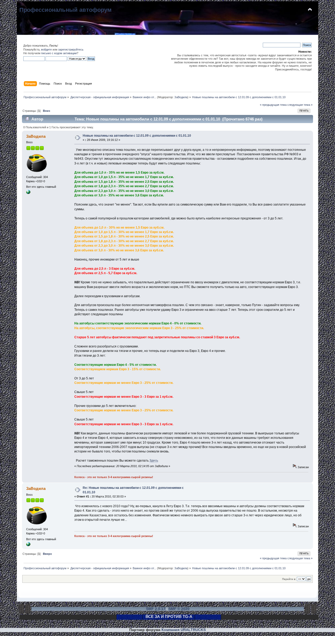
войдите (46, 49)
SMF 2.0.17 (155, 609)
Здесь (153, 460)
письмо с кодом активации (59, 53)
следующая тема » (299, 104)
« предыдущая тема (273, 104)
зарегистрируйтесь (70, 49)
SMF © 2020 (179, 609)
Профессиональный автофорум (65, 10)
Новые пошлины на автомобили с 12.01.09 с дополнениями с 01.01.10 (137, 135)
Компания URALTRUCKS (183, 630)
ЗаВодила (180, 97)
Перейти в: (289, 579)
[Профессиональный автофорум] (28, 193)
